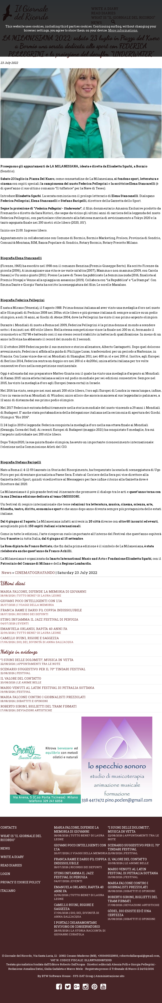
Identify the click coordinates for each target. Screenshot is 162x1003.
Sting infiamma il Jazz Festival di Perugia (74, 877)
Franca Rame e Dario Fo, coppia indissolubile (41, 612)
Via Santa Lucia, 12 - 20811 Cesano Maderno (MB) (64, 956)
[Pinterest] (94, 986)
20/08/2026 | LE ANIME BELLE (20, 682)
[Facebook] (59, 986)
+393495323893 (108, 956)
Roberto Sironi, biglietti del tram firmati (38, 706)
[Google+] (77, 986)
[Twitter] (68, 986)
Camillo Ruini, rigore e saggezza (76, 910)
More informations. (123, 30)
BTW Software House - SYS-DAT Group (67, 976)
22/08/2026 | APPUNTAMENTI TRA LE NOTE (30, 664)
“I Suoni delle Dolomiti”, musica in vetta (36, 660)
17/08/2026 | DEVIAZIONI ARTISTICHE (26, 710)
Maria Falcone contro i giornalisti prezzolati (42, 697)
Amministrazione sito (109, 976)
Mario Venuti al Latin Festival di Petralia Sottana (47, 688)
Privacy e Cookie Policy (20, 882)
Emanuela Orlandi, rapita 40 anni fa (79, 893)
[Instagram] (85, 986)
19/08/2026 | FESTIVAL (15, 692)
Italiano (7, 891)
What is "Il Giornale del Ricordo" (21, 838)
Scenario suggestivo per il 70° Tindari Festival (42, 669)
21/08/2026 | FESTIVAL (15, 673)
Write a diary (12, 857)
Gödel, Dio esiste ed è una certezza (131, 915)
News (6, 572)
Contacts (8, 827)
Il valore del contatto (20, 678)
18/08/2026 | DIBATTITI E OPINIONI (24, 701)
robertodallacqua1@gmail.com (139, 956)
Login (5, 874)
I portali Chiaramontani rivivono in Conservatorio (79, 928)
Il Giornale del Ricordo (17, 956)
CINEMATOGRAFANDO (35, 572)
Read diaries (11, 865)
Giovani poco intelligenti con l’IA (81, 849)
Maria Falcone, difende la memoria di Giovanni (43, 593)
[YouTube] (103, 986)
